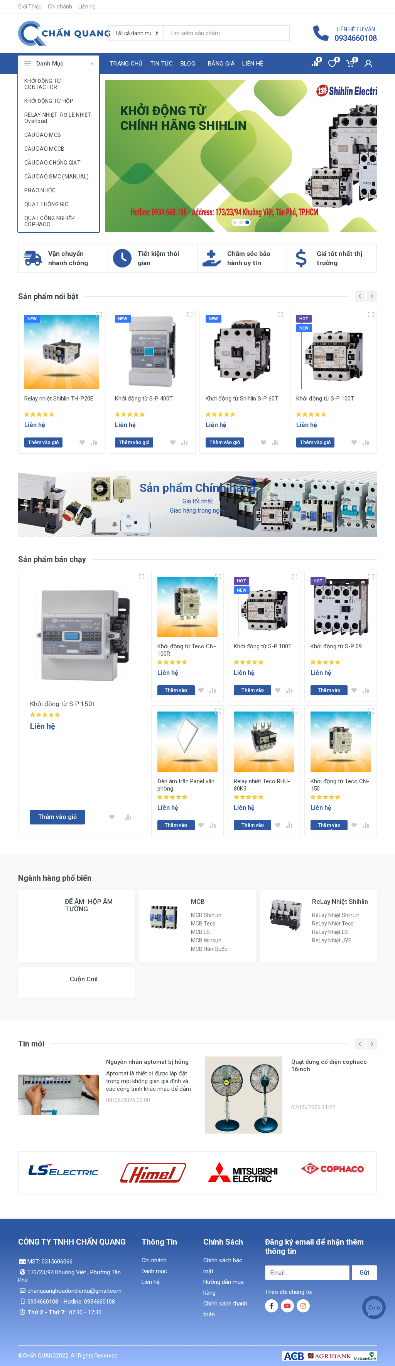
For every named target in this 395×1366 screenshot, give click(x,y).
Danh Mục (50, 63)
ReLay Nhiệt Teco (333, 923)
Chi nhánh (60, 6)
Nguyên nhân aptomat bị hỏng (147, 1061)
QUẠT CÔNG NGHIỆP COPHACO (49, 221)
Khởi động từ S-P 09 (336, 646)
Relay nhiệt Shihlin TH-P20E (58, 398)
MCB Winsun (206, 940)
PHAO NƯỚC (40, 190)
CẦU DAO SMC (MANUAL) (56, 176)
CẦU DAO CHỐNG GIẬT (52, 163)
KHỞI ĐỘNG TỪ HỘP (48, 101)
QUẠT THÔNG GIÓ (46, 204)
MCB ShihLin (206, 915)
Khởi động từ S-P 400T (144, 398)
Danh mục (154, 1271)
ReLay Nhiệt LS (330, 932)
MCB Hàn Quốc (209, 949)
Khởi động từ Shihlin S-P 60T (242, 398)
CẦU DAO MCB (42, 135)
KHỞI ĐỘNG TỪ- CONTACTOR (43, 84)
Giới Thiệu (30, 6)
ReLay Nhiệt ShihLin (336, 915)
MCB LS (200, 932)
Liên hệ (86, 6)
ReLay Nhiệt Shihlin (340, 901)
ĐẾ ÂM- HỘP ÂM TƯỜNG (89, 905)
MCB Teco (203, 923)
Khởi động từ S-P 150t (62, 704)
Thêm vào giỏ (43, 442)
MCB (198, 901)
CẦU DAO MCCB (44, 149)
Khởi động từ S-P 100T (325, 398)
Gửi (364, 1272)
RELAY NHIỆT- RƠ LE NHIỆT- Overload (58, 118)
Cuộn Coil (84, 979)
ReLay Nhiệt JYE (331, 940)
